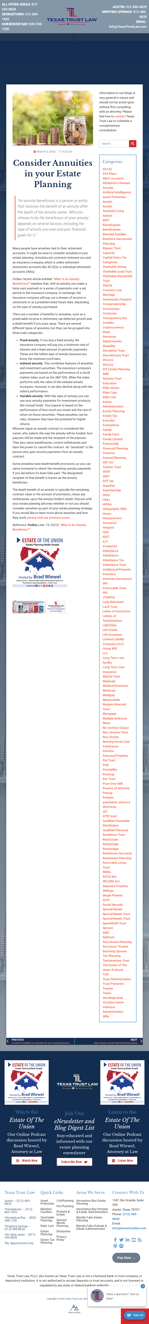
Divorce (108, 360)
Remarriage (111, 844)
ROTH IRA (109, 877)
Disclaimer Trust (114, 350)
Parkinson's (111, 746)
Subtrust (108, 937)
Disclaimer (64, 1231)
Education (110, 383)
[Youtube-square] (133, 1240)
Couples (108, 322)
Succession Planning (117, 942)
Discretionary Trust (116, 355)
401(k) (107, 169)
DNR (106, 374)
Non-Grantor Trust (115, 732)
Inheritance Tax (113, 560)
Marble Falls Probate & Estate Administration (91, 1227)
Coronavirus (111, 309)
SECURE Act (111, 881)
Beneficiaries (112, 225)
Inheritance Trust (114, 565)
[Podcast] (115, 1246)
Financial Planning (115, 448)
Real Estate (110, 839)
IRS (105, 592)
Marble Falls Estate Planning (89, 1219)
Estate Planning (114, 411)
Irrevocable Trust (114, 588)
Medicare (109, 690)
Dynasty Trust (112, 378)
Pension (108, 751)
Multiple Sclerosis (115, 718)
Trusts (107, 993)
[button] (74, 37)
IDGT (106, 537)
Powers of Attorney (116, 788)
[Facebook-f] (115, 1240)
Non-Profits (111, 737)
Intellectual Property (117, 569)
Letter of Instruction (116, 611)
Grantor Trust (112, 467)
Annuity (108, 188)
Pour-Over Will (112, 783)
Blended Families (114, 234)
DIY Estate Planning (116, 369)
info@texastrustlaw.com (129, 1228)
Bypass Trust (112, 248)
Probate (108, 797)
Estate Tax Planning (48, 1241)
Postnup (108, 774)
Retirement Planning (117, 858)
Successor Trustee (115, 946)
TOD (106, 974)
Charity (107, 285)
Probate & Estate (63, 1213)
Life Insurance (112, 634)
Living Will (110, 648)
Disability (109, 346)
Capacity (109, 253)
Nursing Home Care (116, 741)
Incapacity (110, 546)
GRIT (106, 476)
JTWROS (109, 597)
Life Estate (110, 630)
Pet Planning (65, 1206)
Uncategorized (113, 998)
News (106, 723)
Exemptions (111, 425)
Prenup (108, 793)
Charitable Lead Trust (117, 271)
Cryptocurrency (113, 327)
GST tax (108, 481)
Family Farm (111, 434)
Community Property (117, 299)
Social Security (113, 904)
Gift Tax (108, 462)
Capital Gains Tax (115, 257)
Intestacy (109, 574)
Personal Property (115, 755)
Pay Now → (126, 1258)
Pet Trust (109, 760)
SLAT (106, 900)
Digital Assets (112, 341)
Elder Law (109, 397)
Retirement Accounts (117, 853)
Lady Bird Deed (113, 602)
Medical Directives (115, 686)
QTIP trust (110, 816)
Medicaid (109, 681)
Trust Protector (113, 984)
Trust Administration (117, 979)
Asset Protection (114, 197)
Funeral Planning (114, 458)
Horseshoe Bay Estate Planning (91, 1202)
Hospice (108, 527)
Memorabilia (111, 700)
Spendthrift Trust (114, 923)
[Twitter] (121, 1240)
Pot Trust (109, 779)
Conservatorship (114, 304)
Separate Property (115, 886)
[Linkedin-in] (127, 1240)
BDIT (106, 220)
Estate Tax (110, 416)
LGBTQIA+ (110, 625)
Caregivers (110, 262)
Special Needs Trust (116, 914)
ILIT (105, 541)
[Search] (132, 143)
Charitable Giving (114, 267)
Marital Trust (111, 676)
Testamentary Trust (116, 960)
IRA (105, 583)
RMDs (107, 872)
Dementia (109, 336)
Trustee (108, 988)
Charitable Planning (47, 1219)
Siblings (108, 890)
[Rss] (140, 1240)
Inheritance (110, 551)
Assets (107, 201)
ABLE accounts (113, 178)
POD (106, 765)
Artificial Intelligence (117, 192)
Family (107, 430)
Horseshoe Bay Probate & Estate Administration (92, 1210)
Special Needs (112, 909)
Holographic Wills (115, 509)
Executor (109, 420)
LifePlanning (65, 1200)
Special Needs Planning (62, 1223)
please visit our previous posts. (50, 517)
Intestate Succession (117, 579)
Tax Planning (112, 956)
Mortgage (109, 713)
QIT (105, 811)
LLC (105, 653)
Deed (106, 332)
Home (107, 513)
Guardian (109, 485)
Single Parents (113, 895)
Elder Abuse (111, 388)
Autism (107, 215)
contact (120, 116)
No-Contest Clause (116, 728)
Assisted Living (113, 211)
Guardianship (112, 490)
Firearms (109, 453)
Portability (110, 769)
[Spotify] (121, 1246)
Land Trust (110, 607)
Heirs (106, 495)
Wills (106, 1016)
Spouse (108, 928)
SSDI (106, 932)
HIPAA (107, 504)
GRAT (106, 471)
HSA (106, 532)
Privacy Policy (61, 1238)
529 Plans (110, 173)
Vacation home (113, 1002)
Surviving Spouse (115, 951)
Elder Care (110, 392)
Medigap (109, 695)
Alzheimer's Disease (116, 183)
